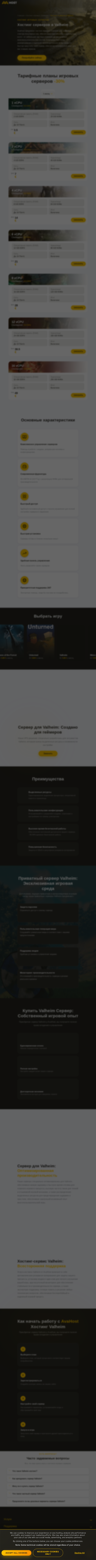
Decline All (80, 1553)
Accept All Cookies (16, 1553)
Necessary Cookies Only (48, 1552)
